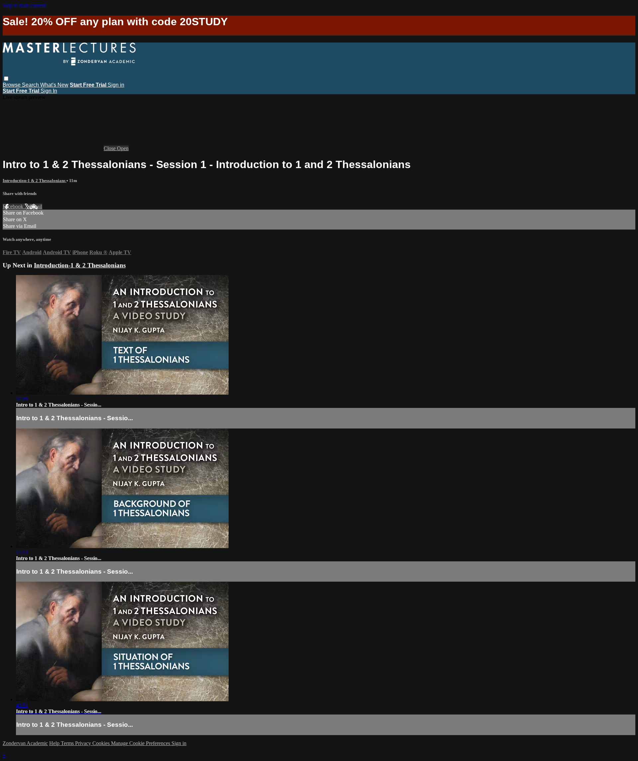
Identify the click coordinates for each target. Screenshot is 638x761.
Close (110, 148)
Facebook (14, 206)
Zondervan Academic (25, 743)
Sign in (116, 85)
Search (31, 85)
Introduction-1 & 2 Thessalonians (34, 180)
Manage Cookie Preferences (141, 743)
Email (36, 206)
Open (123, 148)
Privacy (83, 743)
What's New (54, 85)
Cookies (101, 743)
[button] (6, 78)
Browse (12, 85)
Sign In (49, 91)
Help (55, 743)
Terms (68, 743)
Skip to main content (24, 5)
